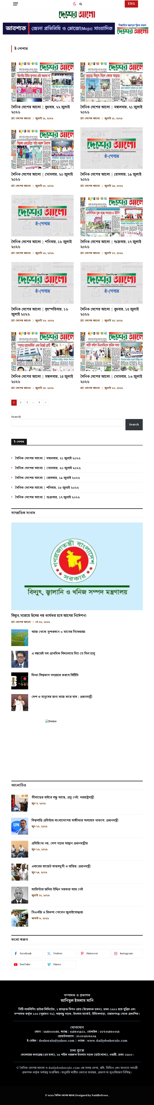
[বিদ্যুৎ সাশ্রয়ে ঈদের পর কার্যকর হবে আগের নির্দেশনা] (77, 566)
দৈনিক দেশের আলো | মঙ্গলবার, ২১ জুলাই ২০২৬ (111, 110)
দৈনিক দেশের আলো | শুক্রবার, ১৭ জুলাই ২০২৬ (110, 244)
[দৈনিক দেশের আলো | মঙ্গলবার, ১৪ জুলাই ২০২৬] (42, 350)
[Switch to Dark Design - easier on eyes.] (74, 4)
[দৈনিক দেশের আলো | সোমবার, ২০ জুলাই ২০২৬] (42, 148)
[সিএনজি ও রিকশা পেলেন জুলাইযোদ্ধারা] (19, 918)
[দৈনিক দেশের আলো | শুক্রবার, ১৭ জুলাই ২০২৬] (111, 215)
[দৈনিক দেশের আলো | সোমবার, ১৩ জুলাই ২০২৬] (111, 350)
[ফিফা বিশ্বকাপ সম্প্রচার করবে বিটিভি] (19, 680)
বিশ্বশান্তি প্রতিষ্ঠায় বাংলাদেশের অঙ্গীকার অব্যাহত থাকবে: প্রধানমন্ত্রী (75, 820)
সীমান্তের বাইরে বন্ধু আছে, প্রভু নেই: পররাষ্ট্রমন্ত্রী (63, 797)
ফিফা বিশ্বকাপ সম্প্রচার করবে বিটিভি (55, 675)
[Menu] (15, 4)
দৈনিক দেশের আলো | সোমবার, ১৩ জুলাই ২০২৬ (111, 379)
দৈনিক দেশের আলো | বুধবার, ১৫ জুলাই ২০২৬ (109, 312)
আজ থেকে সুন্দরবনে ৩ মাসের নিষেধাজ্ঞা (58, 631)
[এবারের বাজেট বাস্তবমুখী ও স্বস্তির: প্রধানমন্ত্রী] (19, 872)
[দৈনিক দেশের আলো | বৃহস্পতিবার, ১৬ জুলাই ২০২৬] (42, 283)
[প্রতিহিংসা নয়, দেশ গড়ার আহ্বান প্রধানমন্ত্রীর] (19, 849)
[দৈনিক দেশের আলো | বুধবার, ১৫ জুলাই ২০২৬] (111, 283)
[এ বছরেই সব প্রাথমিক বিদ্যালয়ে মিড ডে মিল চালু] (19, 659)
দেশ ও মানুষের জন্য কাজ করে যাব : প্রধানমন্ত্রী (62, 696)
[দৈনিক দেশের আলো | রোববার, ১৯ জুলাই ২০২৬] (111, 148)
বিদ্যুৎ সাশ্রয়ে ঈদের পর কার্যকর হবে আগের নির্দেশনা (48, 615)
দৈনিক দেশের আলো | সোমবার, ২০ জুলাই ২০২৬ (42, 177)
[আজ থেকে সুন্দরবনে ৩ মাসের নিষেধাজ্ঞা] (19, 637)
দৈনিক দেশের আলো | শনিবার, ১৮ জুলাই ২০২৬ (41, 244)
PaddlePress (100, 1095)
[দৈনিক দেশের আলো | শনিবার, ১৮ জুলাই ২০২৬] (42, 215)
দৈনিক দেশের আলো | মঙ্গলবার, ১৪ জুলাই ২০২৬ (42, 379)
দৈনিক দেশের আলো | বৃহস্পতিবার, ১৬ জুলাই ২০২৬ (39, 312)
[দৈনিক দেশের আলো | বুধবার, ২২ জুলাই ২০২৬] (42, 81)
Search (16, 417)
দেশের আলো (23, 118)
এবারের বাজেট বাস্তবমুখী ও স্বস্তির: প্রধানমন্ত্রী (61, 866)
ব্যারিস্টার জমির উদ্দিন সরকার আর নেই (57, 889)
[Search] (80, 4)
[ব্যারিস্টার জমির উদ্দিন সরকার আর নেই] (19, 895)
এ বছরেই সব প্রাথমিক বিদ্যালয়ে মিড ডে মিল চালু (63, 653)
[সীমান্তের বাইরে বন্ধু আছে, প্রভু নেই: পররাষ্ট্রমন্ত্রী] (19, 803)
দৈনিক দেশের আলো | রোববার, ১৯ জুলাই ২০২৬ (110, 177)
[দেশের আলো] (77, 15)
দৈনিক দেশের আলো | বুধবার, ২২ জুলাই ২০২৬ (40, 110)
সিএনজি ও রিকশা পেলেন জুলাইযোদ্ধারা (57, 912)
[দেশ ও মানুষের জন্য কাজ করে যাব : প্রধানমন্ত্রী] (19, 702)
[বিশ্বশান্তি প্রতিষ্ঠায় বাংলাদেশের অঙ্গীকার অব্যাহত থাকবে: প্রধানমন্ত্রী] (19, 826)
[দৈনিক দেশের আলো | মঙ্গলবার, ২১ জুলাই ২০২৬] (111, 81)
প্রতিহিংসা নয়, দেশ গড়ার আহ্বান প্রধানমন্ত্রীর (60, 843)
